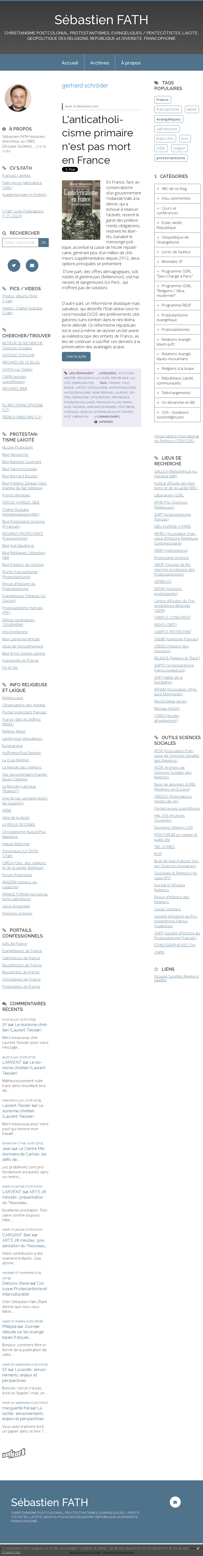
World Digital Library (170, 701)
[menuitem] (70, 62)
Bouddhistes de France (22, 965)
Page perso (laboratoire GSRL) (22, 185)
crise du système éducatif (100, 412)
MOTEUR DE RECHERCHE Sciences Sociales (22, 345)
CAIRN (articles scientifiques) (14, 379)
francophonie (167, 109)
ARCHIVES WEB (14, 388)
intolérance (100, 397)
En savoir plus (11, 1552)
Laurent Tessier (16, 1105)
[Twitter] (14, 265)
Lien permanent (81, 373)
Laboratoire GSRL (169, 495)
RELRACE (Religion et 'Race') (177, 657)
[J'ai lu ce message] (198, 1548)
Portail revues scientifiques (177, 808)
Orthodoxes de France (21, 979)
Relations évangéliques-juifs (174, 342)
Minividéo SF (172, 261)
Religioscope (12, 697)
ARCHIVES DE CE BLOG (21, 362)
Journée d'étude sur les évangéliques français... (23, 1332)
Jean (6, 1148)
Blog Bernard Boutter (20, 475)
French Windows (16, 495)
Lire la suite (76, 356)
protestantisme (170, 157)
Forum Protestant (17, 874)
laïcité (80, 387)
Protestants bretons (171, 557)
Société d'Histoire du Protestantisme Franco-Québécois (176, 921)
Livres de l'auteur (176, 251)
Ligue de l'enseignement (22, 646)
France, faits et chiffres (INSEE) (21, 722)
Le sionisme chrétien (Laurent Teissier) (25, 1027)
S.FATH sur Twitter (17, 369)
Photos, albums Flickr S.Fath (20, 298)
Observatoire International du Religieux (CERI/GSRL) (176, 438)
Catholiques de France (21, 957)
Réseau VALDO (167, 708)
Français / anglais (16, 175)
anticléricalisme (77, 392)
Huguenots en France (20, 660)
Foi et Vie (10, 667)
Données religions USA (173, 827)
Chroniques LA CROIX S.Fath (20, 853)
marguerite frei (15, 1407)
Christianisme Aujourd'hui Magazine (24, 834)
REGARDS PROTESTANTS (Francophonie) (22, 536)
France (162, 99)
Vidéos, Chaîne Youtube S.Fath (22, 310)
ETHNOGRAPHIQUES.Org (174, 944)
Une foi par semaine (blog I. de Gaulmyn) (25, 801)
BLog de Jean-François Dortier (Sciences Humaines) (177, 863)
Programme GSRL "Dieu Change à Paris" (175, 274)
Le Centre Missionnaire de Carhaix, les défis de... (24, 1154)
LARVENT (12, 1062)
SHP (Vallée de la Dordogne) (168, 680)
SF (4, 1024)
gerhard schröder (102, 407)
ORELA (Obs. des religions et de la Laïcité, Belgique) (24, 865)
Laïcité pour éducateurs (22, 738)
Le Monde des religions (22, 767)
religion (179, 148)
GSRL (160, 148)
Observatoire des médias (24, 704)
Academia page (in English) (24, 194)
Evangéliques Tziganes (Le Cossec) (24, 598)
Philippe (9, 1326)
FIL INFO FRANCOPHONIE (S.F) (22, 407)
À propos (131, 62)
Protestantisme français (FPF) (22, 610)
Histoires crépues (17, 913)
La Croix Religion (15, 759)
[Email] (32, 265)
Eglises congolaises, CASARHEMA (18, 622)
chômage (71, 412)
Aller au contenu (16, 3)
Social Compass (167, 908)
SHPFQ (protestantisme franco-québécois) (174, 668)
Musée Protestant (17, 447)
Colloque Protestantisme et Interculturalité (24, 1289)
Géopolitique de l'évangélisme (173, 240)
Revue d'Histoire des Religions (171, 899)
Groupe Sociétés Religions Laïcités (176, 978)
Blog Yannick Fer (15, 454)
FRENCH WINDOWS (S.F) (22, 416)
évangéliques (168, 119)
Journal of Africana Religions (169, 887)
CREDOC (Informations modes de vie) (173, 799)
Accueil (70, 62)
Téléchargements (176, 392)
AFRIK (6, 810)
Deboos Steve (15, 1283)
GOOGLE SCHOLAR (18, 354)
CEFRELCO (162, 581)
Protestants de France (21, 986)
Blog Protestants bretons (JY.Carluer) (23, 524)
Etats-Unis (165, 138)
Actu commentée (176, 198)
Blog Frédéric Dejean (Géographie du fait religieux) (24, 486)
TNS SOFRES (164, 846)
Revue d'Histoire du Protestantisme (18, 586)
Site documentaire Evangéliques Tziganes (25, 777)
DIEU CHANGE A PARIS (172, 526)
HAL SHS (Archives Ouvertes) (169, 818)
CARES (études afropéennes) (166, 718)
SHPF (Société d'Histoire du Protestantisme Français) (177, 935)
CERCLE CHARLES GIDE (21, 502)
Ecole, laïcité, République (169, 225)
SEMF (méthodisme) (171, 550)
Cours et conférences (167, 211)
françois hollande (79, 402)
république (120, 397)
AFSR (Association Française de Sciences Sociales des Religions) (176, 755)
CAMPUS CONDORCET (172, 617)
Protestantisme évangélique (172, 317)
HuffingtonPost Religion (21, 752)
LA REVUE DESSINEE (18, 824)
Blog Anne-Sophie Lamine (23, 653)
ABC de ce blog (174, 188)
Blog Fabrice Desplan (19, 468)
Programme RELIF (176, 305)
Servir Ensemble (16, 905)
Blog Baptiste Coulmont (21, 461)
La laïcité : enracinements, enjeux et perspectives (24, 1375)
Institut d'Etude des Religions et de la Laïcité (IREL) (176, 486)
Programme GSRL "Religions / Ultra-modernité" (174, 290)
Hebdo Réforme (15, 843)
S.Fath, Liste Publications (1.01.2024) (23, 213)
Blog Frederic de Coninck (23, 564)
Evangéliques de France (22, 950)
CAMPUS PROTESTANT (172, 631)
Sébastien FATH (101, 19)
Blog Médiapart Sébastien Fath (23, 555)
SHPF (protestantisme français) (172, 517)
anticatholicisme (122, 387)
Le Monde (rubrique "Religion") (19, 789)
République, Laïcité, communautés (175, 380)
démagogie (80, 397)
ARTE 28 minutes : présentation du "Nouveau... (24, 1197)
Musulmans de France (21, 971)
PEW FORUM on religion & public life (175, 837)
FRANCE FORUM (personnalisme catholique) (25, 897)
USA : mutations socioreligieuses (173, 415)
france (114, 383)
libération (80, 416)
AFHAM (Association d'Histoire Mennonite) (176, 692)
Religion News (13, 731)
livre (184, 138)
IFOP (158, 853)
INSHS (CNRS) (165, 624)
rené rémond (102, 392)
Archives (99, 62)
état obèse (126, 407)
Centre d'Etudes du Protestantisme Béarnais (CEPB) (174, 605)
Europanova (12, 745)
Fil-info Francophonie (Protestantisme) (19, 574)
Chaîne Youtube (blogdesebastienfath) (20, 512)
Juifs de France (14, 943)
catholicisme (97, 387)
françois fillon (109, 402)
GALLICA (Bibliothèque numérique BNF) (176, 474)
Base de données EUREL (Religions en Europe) (175, 787)
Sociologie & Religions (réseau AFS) (176, 875)
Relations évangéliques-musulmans (174, 356)
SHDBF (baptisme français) (176, 638)
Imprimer (105, 422)
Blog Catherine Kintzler (21, 638)
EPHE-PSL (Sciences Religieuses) (170, 505)
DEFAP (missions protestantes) (168, 591)
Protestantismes (176, 329)
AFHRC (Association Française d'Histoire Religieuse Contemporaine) (176, 538)
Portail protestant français (24, 712)
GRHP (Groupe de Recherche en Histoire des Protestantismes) (174, 569)
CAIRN (159, 952)
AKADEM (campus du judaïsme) (19, 884)
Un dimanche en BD (178, 402)
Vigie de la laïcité (15, 817)
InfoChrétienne (15, 631)
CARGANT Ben (16, 1234)
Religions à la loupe (93, 378)
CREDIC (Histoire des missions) (171, 649)
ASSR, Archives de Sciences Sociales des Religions (173, 772)
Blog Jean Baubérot (18, 545)
